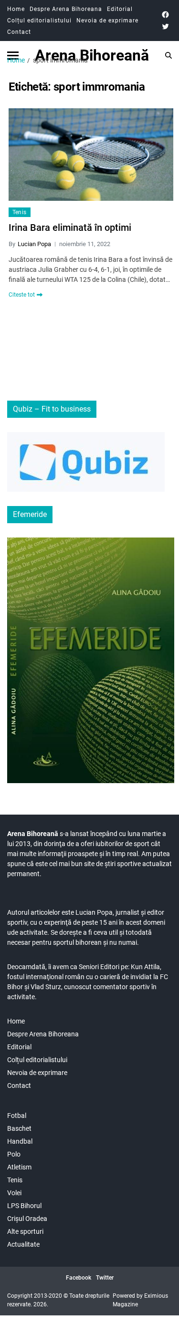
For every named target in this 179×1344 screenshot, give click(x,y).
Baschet (19, 1128)
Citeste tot (22, 294)
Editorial (120, 9)
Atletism (19, 1167)
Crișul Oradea (27, 1218)
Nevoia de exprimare (107, 20)
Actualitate (23, 1244)
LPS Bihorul (24, 1206)
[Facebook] (165, 14)
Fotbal (16, 1115)
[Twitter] (165, 26)
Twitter (105, 1277)
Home (16, 9)
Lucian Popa (34, 244)
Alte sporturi (25, 1231)
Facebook (78, 1277)
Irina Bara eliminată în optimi (70, 227)
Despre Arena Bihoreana (66, 9)
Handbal (19, 1141)
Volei (14, 1193)
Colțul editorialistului (39, 20)
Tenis (19, 212)
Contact (19, 32)
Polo (14, 1154)
